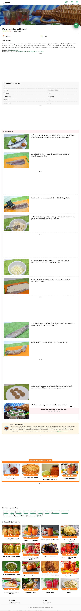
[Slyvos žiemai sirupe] (50, 548)
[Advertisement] (21, 65)
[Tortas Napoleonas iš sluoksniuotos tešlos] (70, 530)
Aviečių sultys (50, 592)
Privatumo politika (46, 602)
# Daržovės (40, 51)
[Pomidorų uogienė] (11, 469)
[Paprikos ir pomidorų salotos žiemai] (70, 548)
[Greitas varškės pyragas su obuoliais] (11, 583)
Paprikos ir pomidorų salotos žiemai (69, 558)
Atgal (7, 3)
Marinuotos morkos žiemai (31, 575)
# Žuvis (20, 51)
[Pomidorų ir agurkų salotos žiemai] (11, 530)
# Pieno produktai (32, 51)
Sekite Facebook (62, 431)
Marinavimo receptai (13, 50)
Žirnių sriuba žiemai (31, 592)
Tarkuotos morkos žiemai (31, 540)
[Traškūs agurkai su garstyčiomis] (11, 548)
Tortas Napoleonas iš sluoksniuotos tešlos (69, 540)
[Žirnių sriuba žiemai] (31, 583)
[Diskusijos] (68, 2)
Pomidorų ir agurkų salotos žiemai (11, 539)
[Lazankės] (70, 583)
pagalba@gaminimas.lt (14, 602)
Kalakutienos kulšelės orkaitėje (50, 575)
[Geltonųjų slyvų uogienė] (69, 469)
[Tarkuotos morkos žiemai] (31, 531)
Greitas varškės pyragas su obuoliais (11, 592)
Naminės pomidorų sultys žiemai (50, 539)
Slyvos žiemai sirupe (50, 556)
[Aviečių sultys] (50, 583)
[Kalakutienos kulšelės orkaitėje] (50, 566)
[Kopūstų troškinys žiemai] (50, 470)
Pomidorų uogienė (11, 478)
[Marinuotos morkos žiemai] (31, 566)
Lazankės (69, 592)
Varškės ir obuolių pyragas (31, 477)
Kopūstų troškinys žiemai (50, 479)
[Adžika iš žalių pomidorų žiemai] (11, 566)
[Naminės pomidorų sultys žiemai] (50, 530)
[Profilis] (77, 2)
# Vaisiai (25, 51)
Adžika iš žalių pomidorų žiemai (11, 574)
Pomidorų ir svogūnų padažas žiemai (31, 558)
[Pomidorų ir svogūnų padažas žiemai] (31, 548)
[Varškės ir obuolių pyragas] (30, 469)
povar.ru (77, 406)
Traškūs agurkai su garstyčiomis (11, 556)
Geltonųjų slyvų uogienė (69, 478)
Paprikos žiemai (69, 576)
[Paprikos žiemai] (70, 567)
